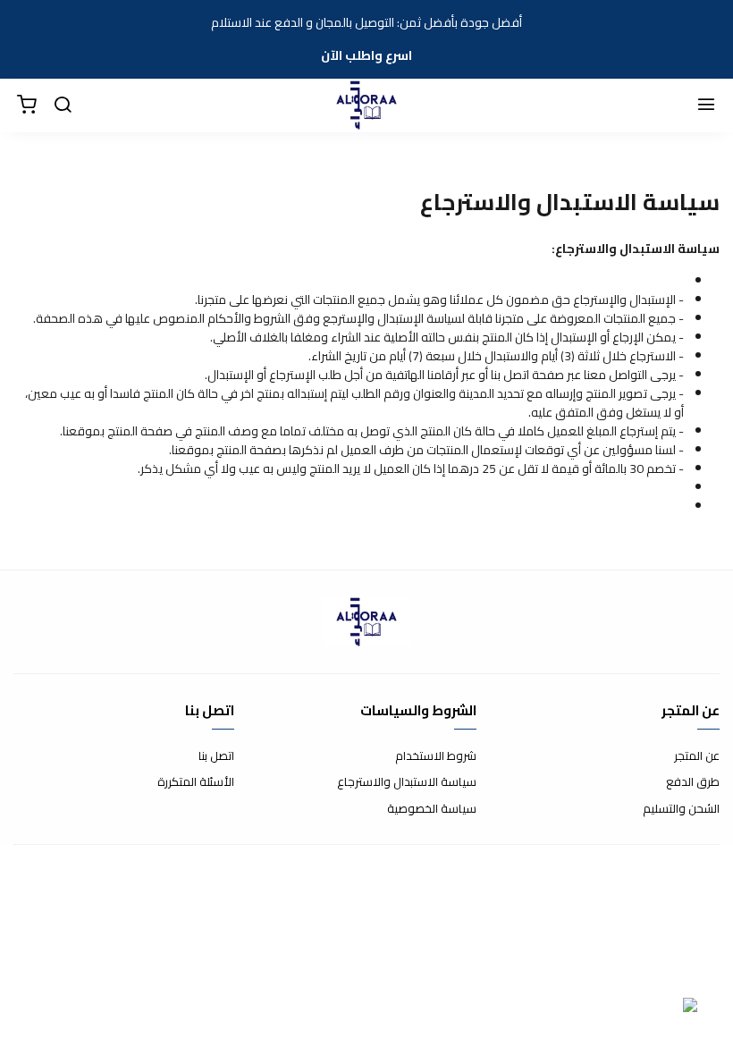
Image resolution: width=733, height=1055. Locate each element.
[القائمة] (706, 105)
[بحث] (62, 105)
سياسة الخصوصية (431, 809)
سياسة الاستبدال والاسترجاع (406, 782)
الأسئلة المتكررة (195, 782)
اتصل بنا (216, 756)
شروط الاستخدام (435, 756)
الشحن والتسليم (681, 809)
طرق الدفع (693, 782)
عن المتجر (697, 756)
